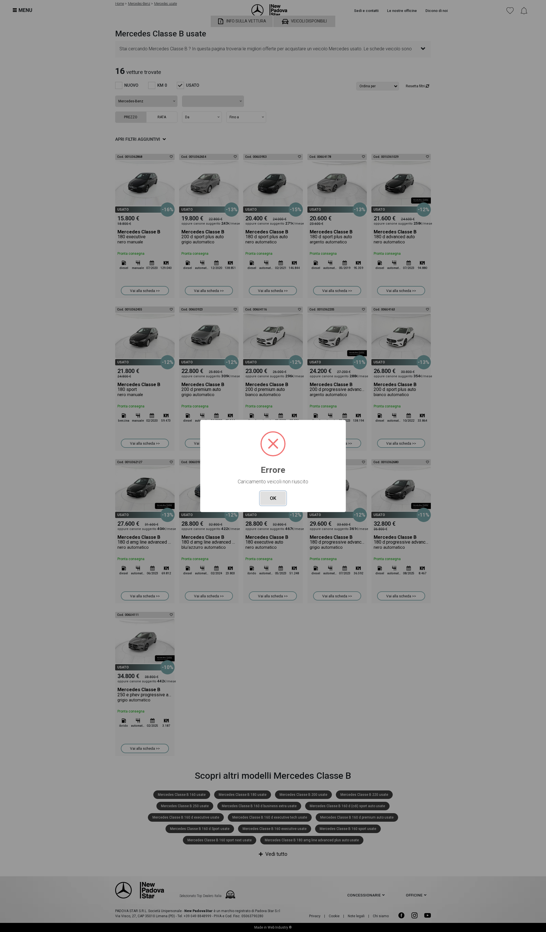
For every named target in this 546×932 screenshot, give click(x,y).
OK (273, 498)
